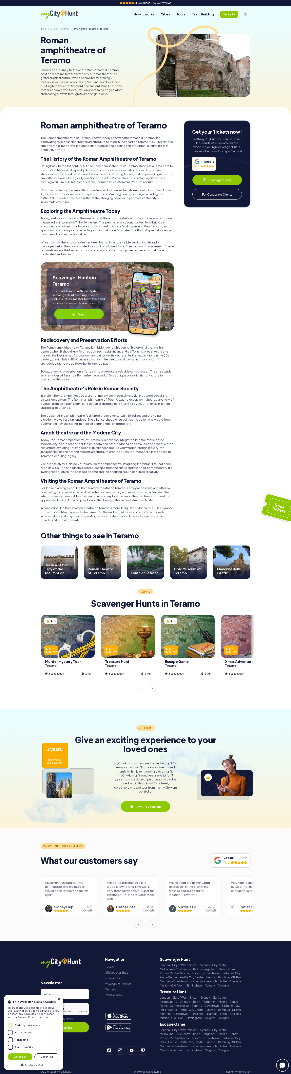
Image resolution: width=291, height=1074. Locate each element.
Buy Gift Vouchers (148, 806)
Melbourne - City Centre (175, 969)
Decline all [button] (47, 1056)
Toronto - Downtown (205, 973)
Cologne (223, 985)
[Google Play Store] (119, 1027)
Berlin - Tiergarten (204, 969)
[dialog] (33, 1032)
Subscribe (65, 1027)
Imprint (229, 1071)
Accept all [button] (20, 1056)
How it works (144, 14)
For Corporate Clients (217, 194)
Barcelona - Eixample (204, 981)
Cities (165, 14)
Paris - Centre (168, 977)
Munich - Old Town (172, 985)
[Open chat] (282, 1065)
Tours (180, 14)
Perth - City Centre (192, 977)
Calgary (210, 985)
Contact (110, 989)
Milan (223, 981)
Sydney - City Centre (213, 965)
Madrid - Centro (229, 969)
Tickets (109, 967)
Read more (43, 1017)
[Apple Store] (119, 1016)
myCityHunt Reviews (118, 984)
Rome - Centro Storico (174, 973)
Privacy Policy (65, 1018)
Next (152, 688)
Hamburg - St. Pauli (230, 977)
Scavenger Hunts (220, 180)
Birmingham (194, 985)
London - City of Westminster (178, 965)
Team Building (203, 14)
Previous (139, 688)
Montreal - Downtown (174, 981)
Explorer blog (113, 978)
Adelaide (235, 981)
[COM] (245, 14)
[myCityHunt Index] (63, 14)
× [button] (58, 999)
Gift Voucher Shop (116, 972)
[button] (33, 1064)
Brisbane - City (231, 973)
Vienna (210, 977)
